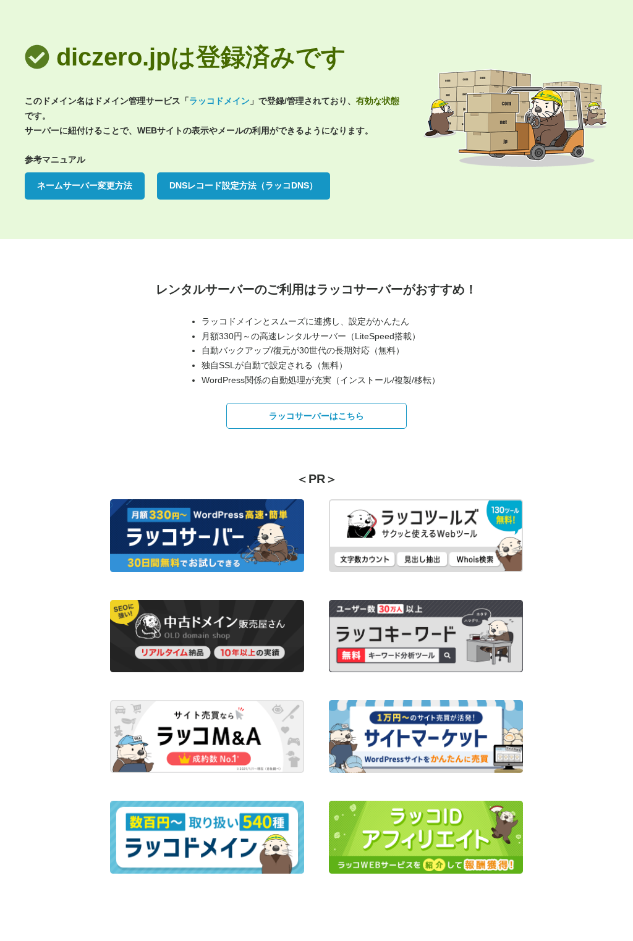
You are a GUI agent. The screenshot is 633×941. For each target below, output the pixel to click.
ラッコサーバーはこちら (316, 416)
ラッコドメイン (219, 101)
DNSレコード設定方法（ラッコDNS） (243, 185)
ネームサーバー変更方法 (84, 185)
